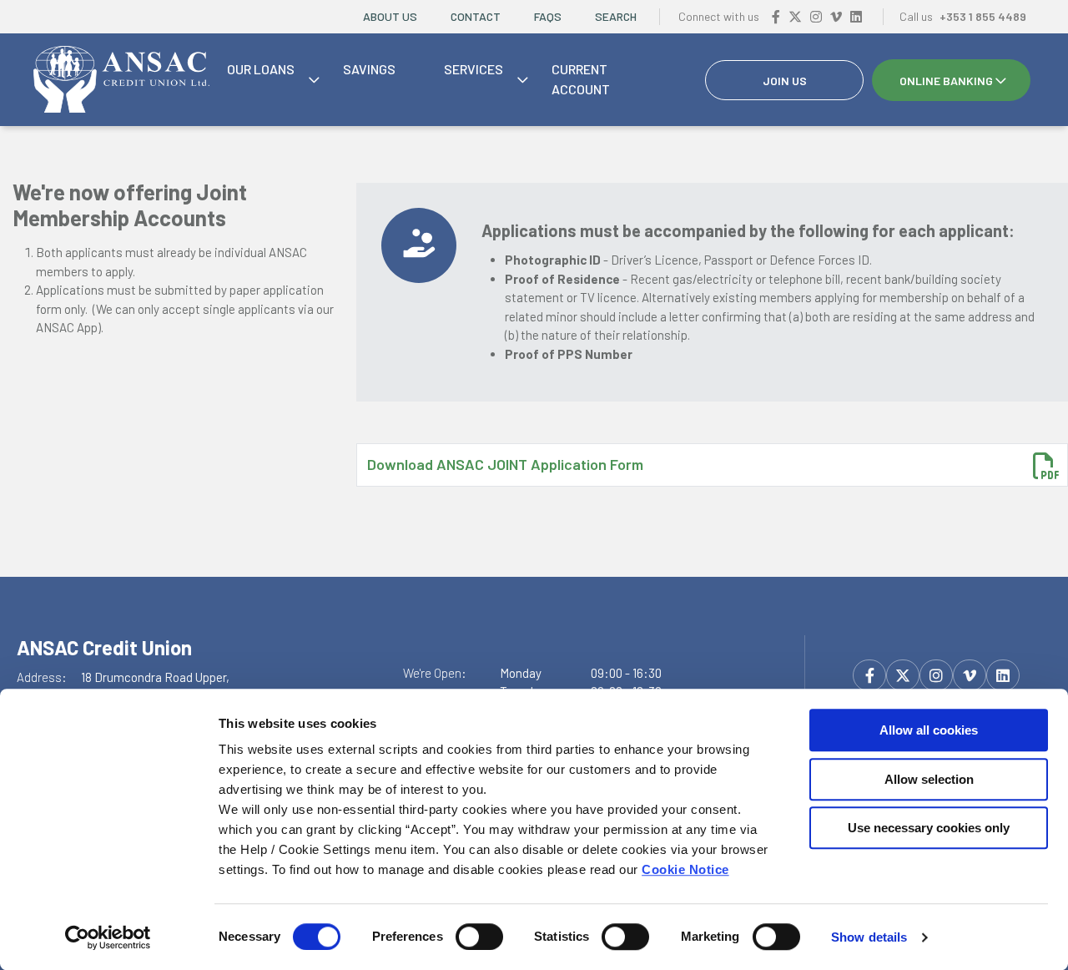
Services (473, 69)
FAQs (548, 16)
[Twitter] (795, 16)
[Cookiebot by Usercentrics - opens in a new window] (108, 937)
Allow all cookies (928, 730)
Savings (369, 69)
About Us (390, 16)
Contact (476, 16)
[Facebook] (776, 16)
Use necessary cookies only (929, 828)
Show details (869, 937)
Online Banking (946, 80)
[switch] (479, 936)
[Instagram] (816, 16)
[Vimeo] (836, 16)
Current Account (581, 79)
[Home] (121, 80)
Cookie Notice (685, 869)
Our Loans (261, 69)
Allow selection (929, 779)
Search (616, 16)
